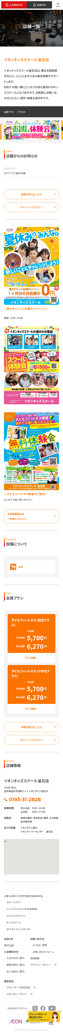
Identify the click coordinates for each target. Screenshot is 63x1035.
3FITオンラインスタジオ (18, 929)
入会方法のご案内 (15, 958)
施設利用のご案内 (15, 964)
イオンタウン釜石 (28, 827)
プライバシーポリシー (40, 964)
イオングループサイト (16, 994)
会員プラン (9, 111)
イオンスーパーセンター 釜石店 (36, 831)
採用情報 (34, 958)
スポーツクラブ (13, 902)
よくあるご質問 (40, 945)
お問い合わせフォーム (43, 951)
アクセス (21, 111)
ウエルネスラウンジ (15, 915)
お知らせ (8, 939)
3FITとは (9, 945)
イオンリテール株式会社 (18, 987)
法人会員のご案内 (15, 971)
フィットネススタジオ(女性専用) (21, 909)
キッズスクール (13, 922)
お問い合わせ (37, 939)
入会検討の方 (11, 952)
